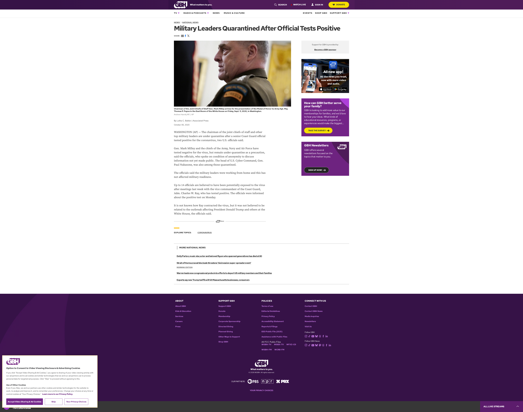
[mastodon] (320, 344)
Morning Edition (184, 267)
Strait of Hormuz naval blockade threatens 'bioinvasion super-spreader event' (214, 263)
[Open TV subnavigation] (178, 13)
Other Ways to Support (229, 337)
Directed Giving (225, 326)
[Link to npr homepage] (267, 381)
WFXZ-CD (291, 344)
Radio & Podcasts (194, 13)
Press (177, 326)
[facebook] (323, 336)
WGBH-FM (267, 350)
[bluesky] (316, 336)
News (216, 13)
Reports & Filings (269, 326)
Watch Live (299, 4)
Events (307, 13)
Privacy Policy (268, 316)
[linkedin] (326, 336)
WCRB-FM (279, 350)
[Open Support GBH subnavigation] (348, 13)
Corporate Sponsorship (229, 321)
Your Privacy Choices (261, 390)
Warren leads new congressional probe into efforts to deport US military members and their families (224, 273)
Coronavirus (204, 232)
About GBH (180, 306)
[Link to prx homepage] (282, 381)
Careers (179, 321)
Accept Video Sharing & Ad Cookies (24, 401)
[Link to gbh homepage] (180, 4)
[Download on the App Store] (326, 89)
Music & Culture (234, 13)
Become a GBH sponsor (325, 49)
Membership (224, 316)
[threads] (320, 336)
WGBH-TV (266, 344)
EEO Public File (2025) (272, 331)
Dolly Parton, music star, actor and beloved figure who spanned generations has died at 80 (219, 256)
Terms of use (267, 306)
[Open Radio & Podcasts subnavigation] (208, 13)
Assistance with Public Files (274, 337)
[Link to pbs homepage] (253, 381)
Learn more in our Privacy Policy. (57, 394)
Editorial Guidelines (271, 311)
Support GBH (338, 13)
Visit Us (308, 326)
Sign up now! (315, 170)
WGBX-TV (279, 344)
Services (179, 316)
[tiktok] (309, 336)
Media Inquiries (312, 316)
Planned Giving (225, 331)
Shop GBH (321, 13)
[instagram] (306, 336)
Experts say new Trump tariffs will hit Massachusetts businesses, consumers (213, 280)
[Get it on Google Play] (341, 89)
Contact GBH (311, 306)
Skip (53, 401)
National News (190, 22)
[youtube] (312, 336)
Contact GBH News (314, 311)
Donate (340, 4)
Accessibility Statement (273, 321)
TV (175, 13)
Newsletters (310, 321)
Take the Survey (317, 130)
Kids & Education (183, 311)
